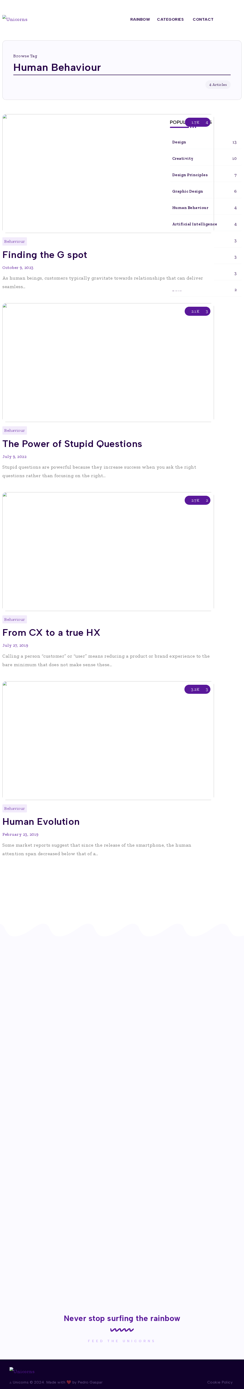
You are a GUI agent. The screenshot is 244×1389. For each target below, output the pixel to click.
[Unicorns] (14, 19)
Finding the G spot (44, 254)
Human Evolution (41, 821)
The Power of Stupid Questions (72, 443)
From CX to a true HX (51, 632)
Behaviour (14, 241)
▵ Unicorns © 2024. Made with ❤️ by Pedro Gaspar (56, 1382)
